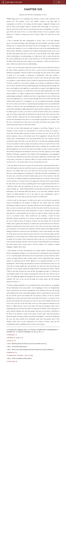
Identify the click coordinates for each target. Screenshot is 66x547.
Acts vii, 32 (12, 340)
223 (45, 316)
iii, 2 (21, 337)
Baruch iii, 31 (13, 352)
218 (12, 170)
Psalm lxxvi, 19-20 (14, 355)
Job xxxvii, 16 (13, 361)
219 (37, 210)
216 (13, 146)
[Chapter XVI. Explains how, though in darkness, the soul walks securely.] (55, 2)
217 (16, 162)
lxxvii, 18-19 (28, 355)
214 (58, 130)
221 (19, 281)
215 (25, 141)
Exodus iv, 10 (13, 337)
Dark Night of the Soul (14, 2)
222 (31, 288)
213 (50, 45)
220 (50, 271)
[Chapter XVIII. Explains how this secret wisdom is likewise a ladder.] (63, 2)
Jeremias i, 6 (13, 335)
